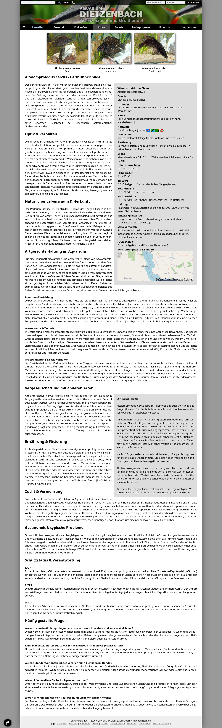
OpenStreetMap (167, 279)
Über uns (132, 723)
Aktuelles (62, 723)
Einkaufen (85, 723)
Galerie (104, 723)
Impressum (145, 723)
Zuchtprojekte (117, 723)
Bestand (73, 723)
